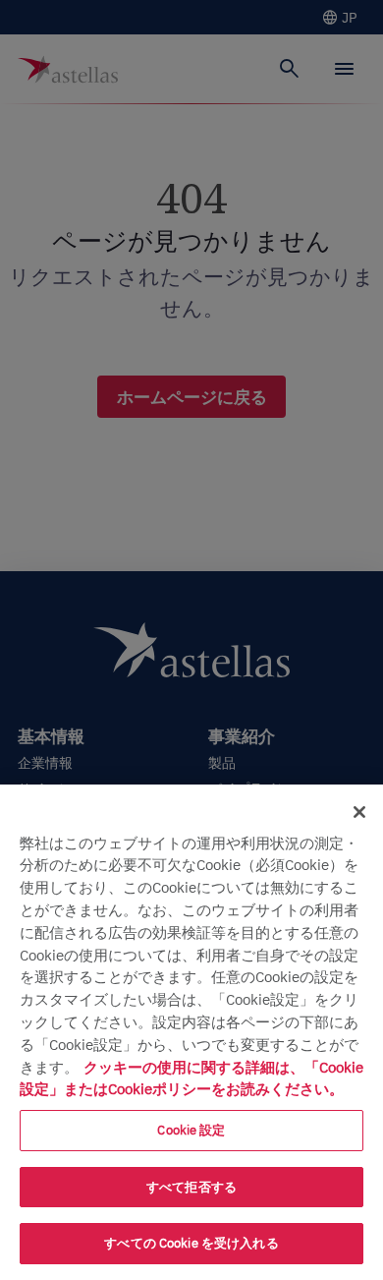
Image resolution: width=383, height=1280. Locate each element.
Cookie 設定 (191, 1130)
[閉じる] (359, 812)
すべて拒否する (191, 1187)
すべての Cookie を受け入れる (191, 1243)
